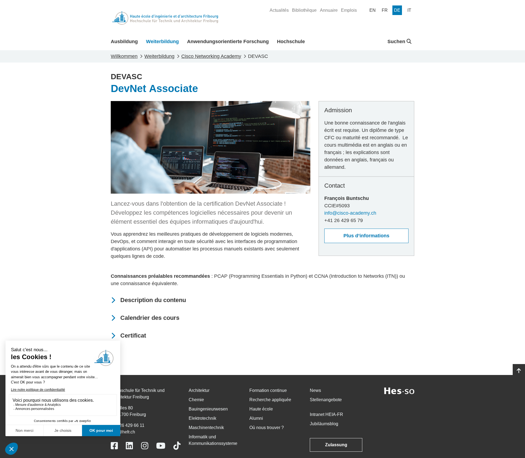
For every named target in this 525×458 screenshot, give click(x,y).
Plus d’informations (366, 235)
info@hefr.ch (123, 432)
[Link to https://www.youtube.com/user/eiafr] (160, 445)
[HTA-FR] (165, 18)
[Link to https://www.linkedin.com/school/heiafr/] (129, 445)
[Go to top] (519, 371)
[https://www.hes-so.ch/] (399, 390)
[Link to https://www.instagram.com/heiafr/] (144, 445)
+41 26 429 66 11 (127, 425)
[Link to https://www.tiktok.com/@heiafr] (176, 445)
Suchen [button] (397, 41)
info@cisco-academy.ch (350, 213)
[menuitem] (279, 10)
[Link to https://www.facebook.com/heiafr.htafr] (114, 445)
